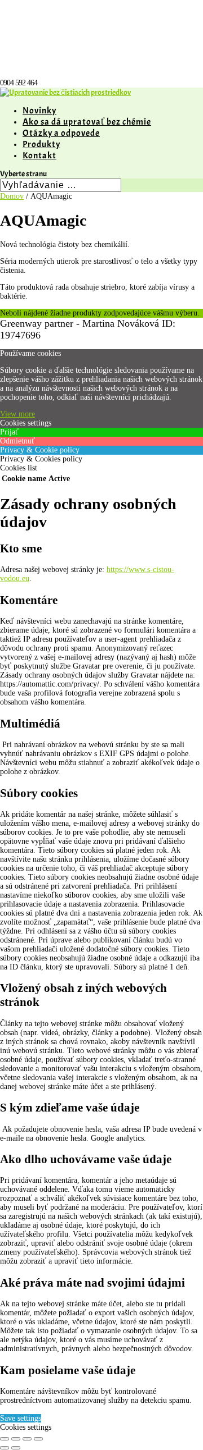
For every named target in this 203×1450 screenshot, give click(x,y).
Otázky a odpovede (61, 133)
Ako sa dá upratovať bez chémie (87, 121)
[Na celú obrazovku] (15, 1438)
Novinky (39, 110)
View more (17, 414)
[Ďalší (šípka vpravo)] (15, 1447)
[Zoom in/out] (4, 1438)
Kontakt (39, 155)
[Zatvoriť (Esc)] (38, 1438)
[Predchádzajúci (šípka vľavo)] (4, 1447)
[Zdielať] (27, 1438)
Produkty (41, 144)
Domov (12, 196)
